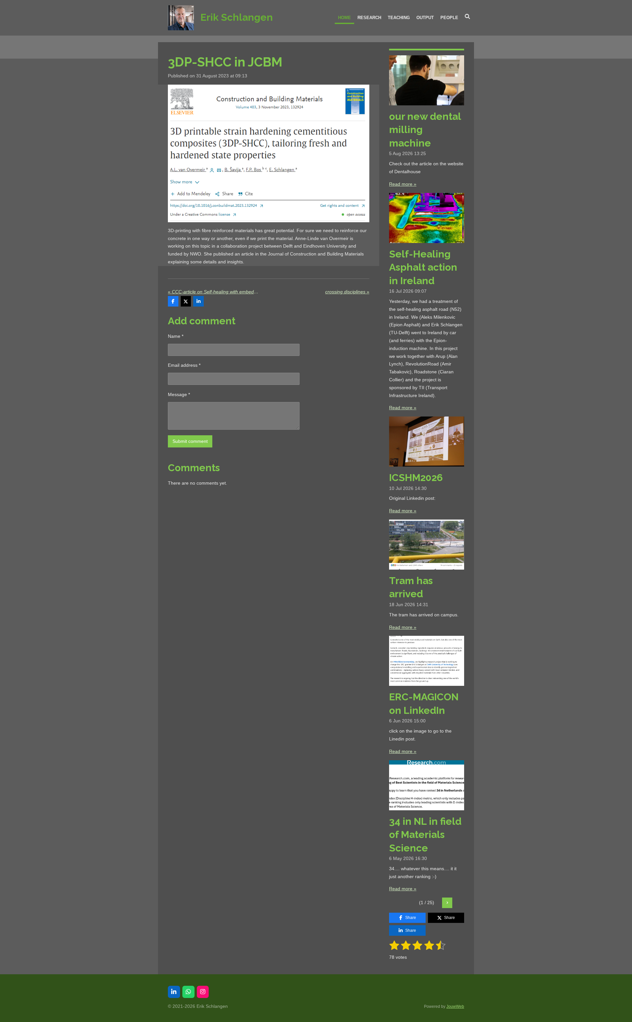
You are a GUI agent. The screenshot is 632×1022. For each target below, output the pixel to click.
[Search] (467, 17)
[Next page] (447, 903)
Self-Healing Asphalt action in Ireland (423, 267)
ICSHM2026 (416, 477)
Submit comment (190, 441)
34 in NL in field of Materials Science (425, 835)
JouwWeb (455, 1006)
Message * (179, 394)
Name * (175, 336)
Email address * (184, 365)
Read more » (402, 184)
